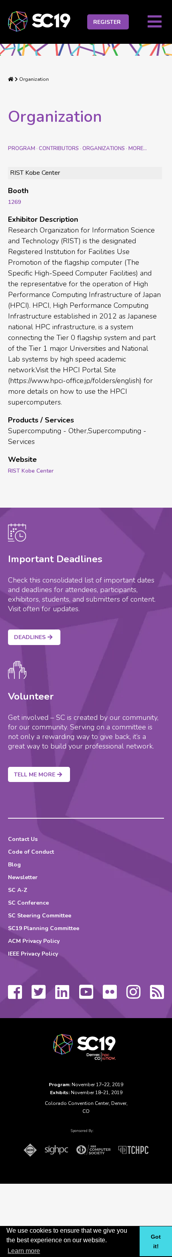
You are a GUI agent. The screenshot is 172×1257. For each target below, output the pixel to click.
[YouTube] (86, 995)
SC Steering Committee (39, 915)
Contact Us (23, 839)
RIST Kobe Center (31, 471)
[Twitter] (39, 995)
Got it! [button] (156, 1241)
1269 (14, 202)
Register (107, 22)
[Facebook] (15, 995)
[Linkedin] (62, 995)
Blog (14, 864)
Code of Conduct (31, 852)
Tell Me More (34, 774)
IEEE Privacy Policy (33, 954)
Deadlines (30, 637)
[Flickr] (110, 995)
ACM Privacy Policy (34, 941)
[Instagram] (133, 995)
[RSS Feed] (157, 995)
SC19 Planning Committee (43, 928)
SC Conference (28, 903)
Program (21, 148)
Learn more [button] (24, 1250)
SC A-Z (17, 890)
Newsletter (23, 877)
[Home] (11, 79)
